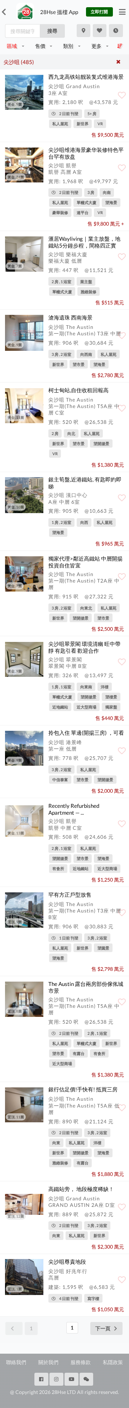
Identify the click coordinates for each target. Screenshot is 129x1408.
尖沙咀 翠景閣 (65, 659)
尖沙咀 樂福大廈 (67, 254)
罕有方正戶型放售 (69, 894)
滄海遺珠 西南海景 (70, 317)
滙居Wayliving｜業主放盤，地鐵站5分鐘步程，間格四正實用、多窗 (84, 245)
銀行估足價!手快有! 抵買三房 (83, 1089)
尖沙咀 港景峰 (65, 742)
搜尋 (52, 31)
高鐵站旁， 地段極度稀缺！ (81, 1189)
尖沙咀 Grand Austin (74, 86)
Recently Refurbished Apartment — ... (73, 809)
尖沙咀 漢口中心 (67, 495)
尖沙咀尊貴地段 (67, 1261)
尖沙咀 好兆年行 (67, 1271)
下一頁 (102, 1328)
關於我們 (48, 1362)
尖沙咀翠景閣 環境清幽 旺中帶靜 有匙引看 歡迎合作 (84, 647)
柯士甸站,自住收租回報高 (78, 390)
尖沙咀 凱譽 (62, 165)
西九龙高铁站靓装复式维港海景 (86, 76)
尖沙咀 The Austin (71, 327)
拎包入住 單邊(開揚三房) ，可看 (86, 732)
